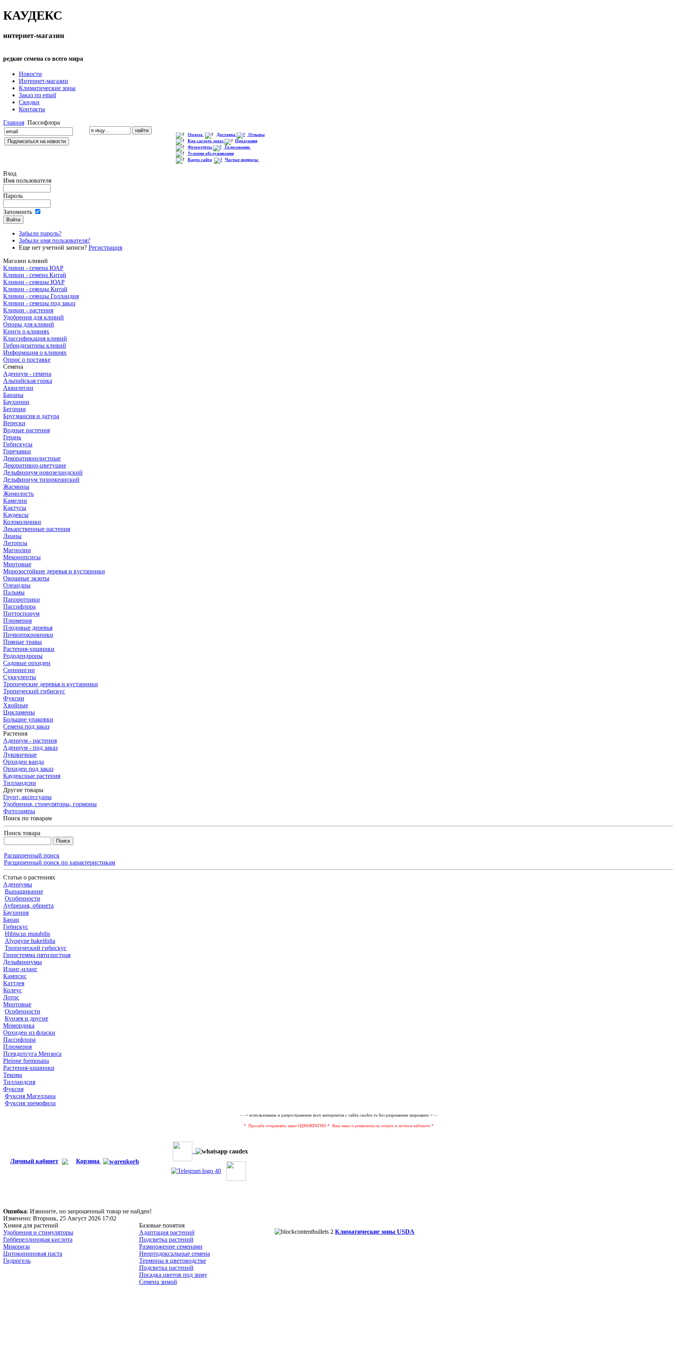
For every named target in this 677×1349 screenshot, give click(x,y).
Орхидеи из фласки (29, 1032)
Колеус (12, 990)
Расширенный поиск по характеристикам (59, 862)
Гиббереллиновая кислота (37, 1239)
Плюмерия (17, 620)
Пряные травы (22, 641)
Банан (11, 919)
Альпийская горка (27, 380)
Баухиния (16, 912)
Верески (14, 423)
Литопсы (15, 543)
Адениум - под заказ (30, 747)
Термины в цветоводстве (172, 1260)
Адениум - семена (27, 373)
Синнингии (19, 670)
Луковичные (20, 754)
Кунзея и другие (26, 1018)
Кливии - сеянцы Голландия (41, 296)
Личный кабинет (34, 1161)
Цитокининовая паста (32, 1253)
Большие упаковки (28, 719)
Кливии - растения (28, 310)
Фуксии (13, 698)
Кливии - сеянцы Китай (35, 289)
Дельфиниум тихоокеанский (41, 479)
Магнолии (17, 550)
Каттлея (13, 983)
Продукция (246, 141)
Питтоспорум (21, 613)
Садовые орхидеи (27, 663)
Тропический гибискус (34, 691)
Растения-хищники (28, 648)
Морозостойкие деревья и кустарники (54, 571)
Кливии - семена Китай (34, 275)
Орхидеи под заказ (28, 768)
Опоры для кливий (28, 324)
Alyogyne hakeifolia (30, 940)
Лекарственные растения (36, 529)
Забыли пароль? (40, 233)
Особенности (22, 898)
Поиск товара (22, 833)
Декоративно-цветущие (34, 465)
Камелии (15, 500)
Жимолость (18, 493)
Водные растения (26, 430)
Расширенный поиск (32, 855)
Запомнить (17, 212)
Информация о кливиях (35, 352)
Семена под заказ (26, 726)
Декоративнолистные (32, 458)
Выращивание (24, 891)
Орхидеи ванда (23, 761)
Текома (12, 1075)
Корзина (88, 1161)
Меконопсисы (22, 557)
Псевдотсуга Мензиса (32, 1053)
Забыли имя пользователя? (54, 240)
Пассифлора (19, 606)
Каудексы (16, 514)
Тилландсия (19, 1082)
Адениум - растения (30, 740)
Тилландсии (19, 783)
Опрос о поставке (27, 359)
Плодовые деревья (27, 627)
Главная (13, 122)
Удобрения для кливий (33, 317)
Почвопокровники (28, 634)
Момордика (18, 1025)
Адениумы (17, 884)
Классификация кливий (35, 338)
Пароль (13, 195)
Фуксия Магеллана (30, 1096)
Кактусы (14, 507)
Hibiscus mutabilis (27, 933)
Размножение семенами (171, 1246)
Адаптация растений (167, 1232)
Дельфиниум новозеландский (43, 472)
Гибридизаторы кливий (34, 345)
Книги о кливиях (26, 331)
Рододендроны (23, 656)
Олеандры (17, 585)
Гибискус (15, 926)
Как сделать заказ (206, 141)
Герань (12, 437)
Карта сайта (200, 160)
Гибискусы (18, 444)
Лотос (11, 997)
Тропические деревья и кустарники (50, 684)
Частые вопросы (242, 160)
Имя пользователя (27, 180)
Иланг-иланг (20, 969)
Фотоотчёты (200, 147)
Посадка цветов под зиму (173, 1274)
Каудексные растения (31, 775)
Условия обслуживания (211, 153)
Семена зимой (158, 1281)
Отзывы (256, 134)
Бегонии (14, 409)
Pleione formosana (26, 1060)
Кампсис (15, 976)
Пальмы (14, 592)
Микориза (16, 1246)
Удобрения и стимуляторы (38, 1232)
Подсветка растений (166, 1239)
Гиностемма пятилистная (37, 955)
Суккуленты (19, 677)
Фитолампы (19, 811)
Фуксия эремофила (30, 1103)
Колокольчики (22, 522)
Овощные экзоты (26, 578)
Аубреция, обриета (28, 905)
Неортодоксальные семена (174, 1253)
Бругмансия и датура (31, 416)
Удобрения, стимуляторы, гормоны (50, 804)
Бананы (13, 395)
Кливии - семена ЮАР (33, 268)
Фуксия (13, 1089)
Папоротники (21, 599)
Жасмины (16, 486)
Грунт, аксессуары (27, 797)
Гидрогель (17, 1260)
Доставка (227, 134)
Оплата (196, 134)
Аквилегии (18, 387)
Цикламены (19, 712)
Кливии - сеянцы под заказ (39, 303)
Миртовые (17, 564)
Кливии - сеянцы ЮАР (34, 282)
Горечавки (17, 451)
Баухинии (16, 402)
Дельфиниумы (22, 962)
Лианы (12, 536)
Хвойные (15, 705)
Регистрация (105, 247)
